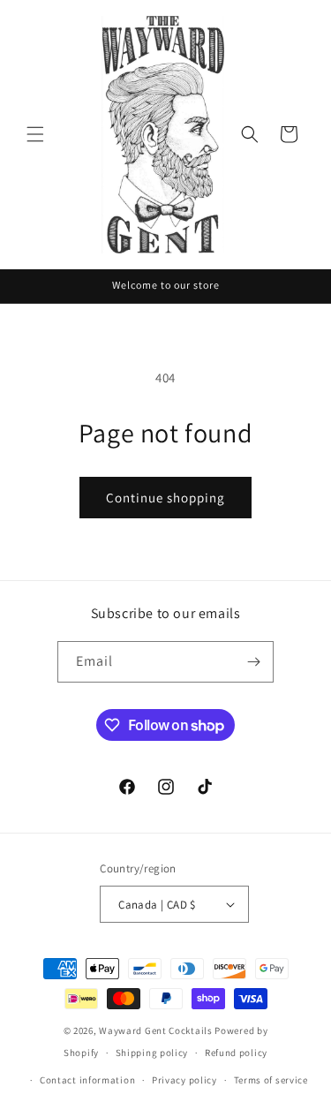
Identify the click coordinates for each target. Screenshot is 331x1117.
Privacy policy (184, 1080)
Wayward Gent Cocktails (155, 1030)
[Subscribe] (253, 662)
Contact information (87, 1080)
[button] (35, 134)
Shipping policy (152, 1052)
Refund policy (236, 1052)
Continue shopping (165, 497)
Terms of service (271, 1080)
